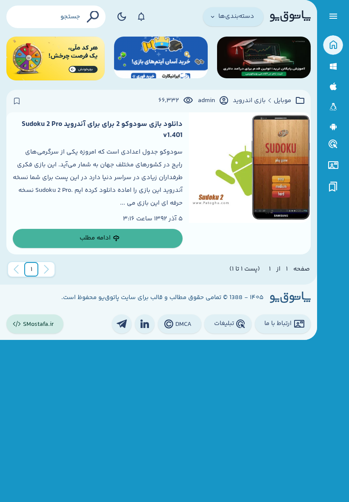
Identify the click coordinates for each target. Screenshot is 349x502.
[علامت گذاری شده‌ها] (333, 187)
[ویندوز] (333, 66)
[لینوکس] (333, 107)
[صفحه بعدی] (16, 269)
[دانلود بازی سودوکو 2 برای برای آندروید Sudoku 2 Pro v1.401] (250, 183)
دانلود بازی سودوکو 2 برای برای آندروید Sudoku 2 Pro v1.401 (102, 130)
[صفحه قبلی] (46, 269)
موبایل (282, 101)
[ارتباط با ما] (333, 165)
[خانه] (333, 45)
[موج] (264, 58)
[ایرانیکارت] (161, 58)
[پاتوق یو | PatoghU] (290, 16)
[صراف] (55, 58)
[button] (31, 269)
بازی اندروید (249, 101)
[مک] (333, 86)
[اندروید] (333, 127)
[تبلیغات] (333, 144)
